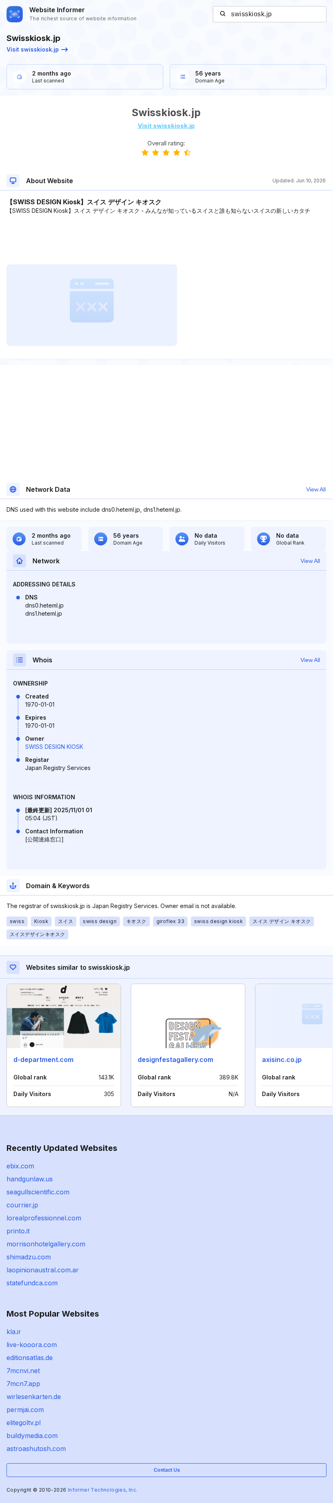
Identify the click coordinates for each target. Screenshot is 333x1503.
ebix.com (20, 1166)
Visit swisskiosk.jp (32, 49)
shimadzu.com (28, 1257)
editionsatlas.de (29, 1358)
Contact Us (167, 1470)
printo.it (18, 1231)
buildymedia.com (32, 1436)
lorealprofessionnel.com (43, 1218)
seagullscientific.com (37, 1192)
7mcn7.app (23, 1384)
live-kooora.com (31, 1345)
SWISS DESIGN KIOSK (54, 746)
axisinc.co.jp (282, 1059)
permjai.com (25, 1410)
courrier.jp (22, 1205)
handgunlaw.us (29, 1179)
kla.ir (13, 1332)
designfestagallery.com (175, 1059)
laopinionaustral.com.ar (42, 1270)
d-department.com (43, 1059)
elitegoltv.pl (23, 1423)
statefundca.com (32, 1283)
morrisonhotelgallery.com (45, 1244)
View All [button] (316, 489)
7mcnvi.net (23, 1371)
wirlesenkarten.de (33, 1397)
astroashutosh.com (36, 1449)
